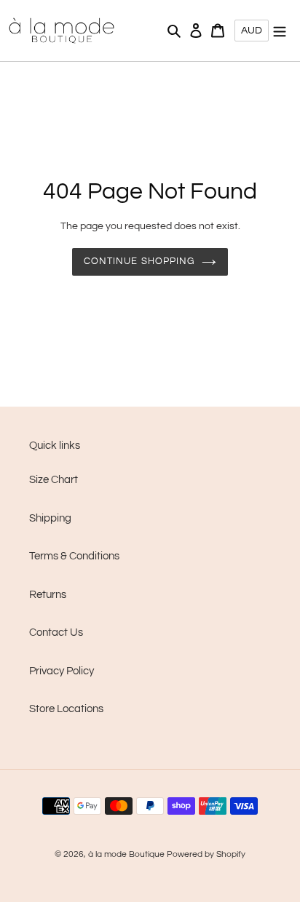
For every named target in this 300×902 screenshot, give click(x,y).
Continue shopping (139, 261)
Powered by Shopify (206, 854)
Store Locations (66, 708)
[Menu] (280, 31)
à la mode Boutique (126, 854)
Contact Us (56, 632)
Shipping (50, 518)
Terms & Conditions (74, 556)
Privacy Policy (61, 671)
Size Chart (53, 479)
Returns (47, 594)
